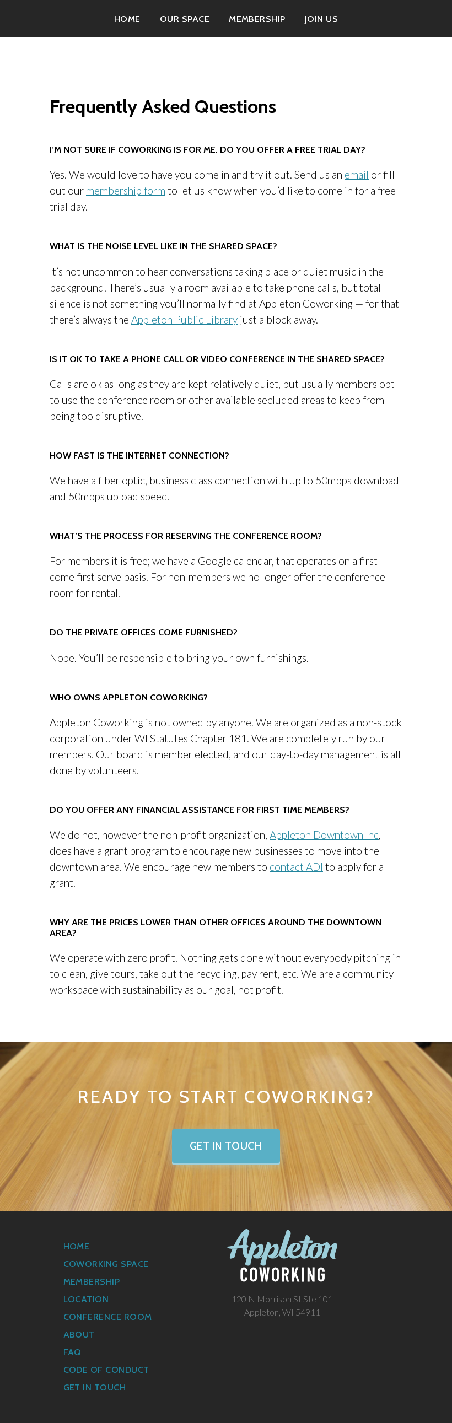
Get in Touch (226, 1146)
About (79, 1334)
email (357, 174)
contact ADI (296, 866)
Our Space (184, 19)
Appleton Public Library (184, 319)
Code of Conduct (106, 1370)
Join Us (321, 19)
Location (86, 1299)
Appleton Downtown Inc (324, 834)
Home (127, 19)
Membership (257, 19)
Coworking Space (106, 1264)
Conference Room (107, 1317)
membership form (125, 190)
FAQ (72, 1352)
